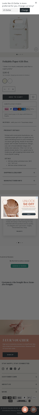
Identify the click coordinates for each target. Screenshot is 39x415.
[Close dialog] (37, 197)
